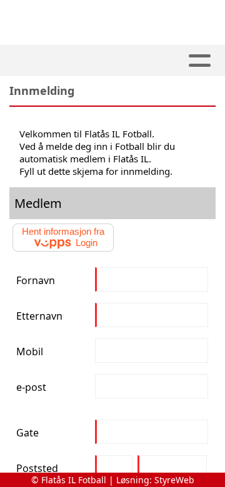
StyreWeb (174, 480)
